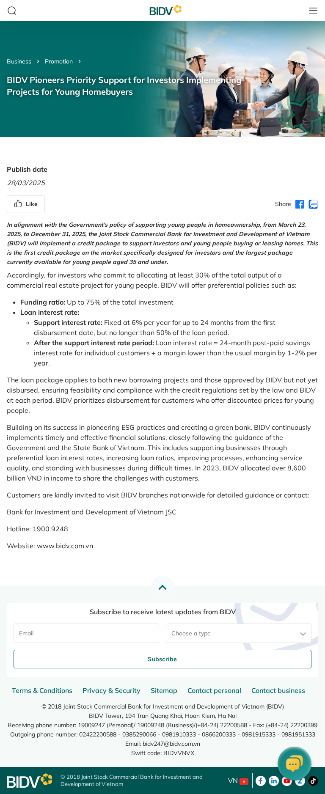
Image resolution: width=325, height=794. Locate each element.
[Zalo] (300, 780)
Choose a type (191, 633)
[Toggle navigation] (313, 10)
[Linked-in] (274, 780)
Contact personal (214, 690)
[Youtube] (287, 780)
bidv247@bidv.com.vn (171, 743)
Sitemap (164, 690)
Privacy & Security (111, 690)
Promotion (59, 61)
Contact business (278, 690)
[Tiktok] (313, 780)
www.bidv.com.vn (65, 545)
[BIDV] (29, 780)
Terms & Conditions (42, 690)
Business (19, 61)
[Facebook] (261, 780)
